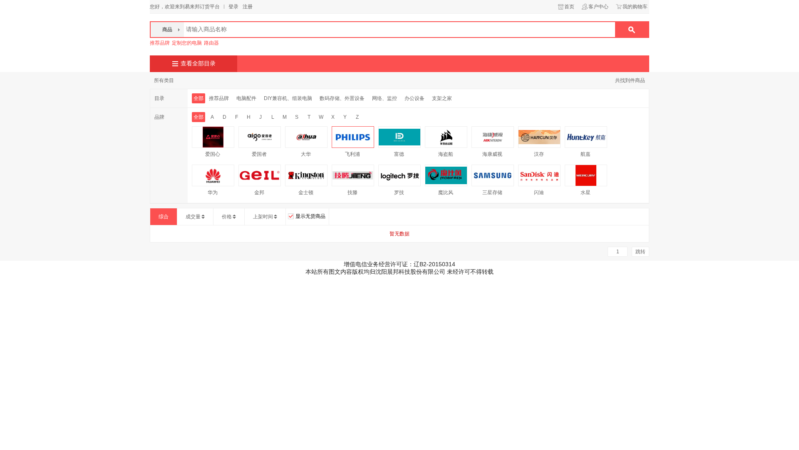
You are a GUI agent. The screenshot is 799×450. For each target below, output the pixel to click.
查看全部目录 (198, 63)
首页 (569, 7)
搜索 (631, 29)
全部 (198, 98)
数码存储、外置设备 (342, 98)
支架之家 (442, 98)
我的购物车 (635, 7)
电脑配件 (246, 98)
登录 (233, 7)
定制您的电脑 (187, 43)
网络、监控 (384, 98)
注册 (248, 7)
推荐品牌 (160, 43)
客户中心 (598, 7)
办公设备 (414, 98)
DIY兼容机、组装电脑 (288, 98)
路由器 (211, 43)
